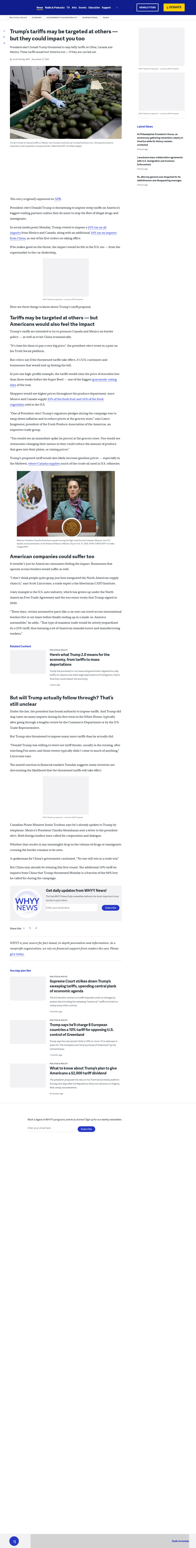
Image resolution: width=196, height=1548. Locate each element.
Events (83, 7)
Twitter (30, 928)
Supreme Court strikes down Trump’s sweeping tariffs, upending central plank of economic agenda (83, 985)
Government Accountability (61, 17)
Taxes (106, 17)
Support (106, 7)
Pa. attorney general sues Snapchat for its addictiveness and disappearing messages (159, 178)
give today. (17, 954)
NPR (58, 199)
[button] (14, 1541)
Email (36, 928)
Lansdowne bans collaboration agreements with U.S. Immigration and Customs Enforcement (160, 161)
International (90, 17)
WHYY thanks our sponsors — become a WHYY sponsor (63, 299)
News (40, 7)
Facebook (24, 928)
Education (94, 7)
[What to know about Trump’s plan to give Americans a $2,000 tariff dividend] (28, 1078)
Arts (74, 7)
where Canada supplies (44, 463)
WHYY (18, 7)
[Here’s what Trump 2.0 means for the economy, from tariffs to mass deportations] (28, 664)
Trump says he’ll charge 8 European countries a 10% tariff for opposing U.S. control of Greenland (82, 1029)
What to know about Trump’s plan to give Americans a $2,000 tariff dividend (83, 1070)
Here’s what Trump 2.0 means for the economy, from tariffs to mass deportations (80, 659)
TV (68, 7)
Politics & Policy (18, 17)
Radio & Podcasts (55, 7)
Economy (37, 17)
